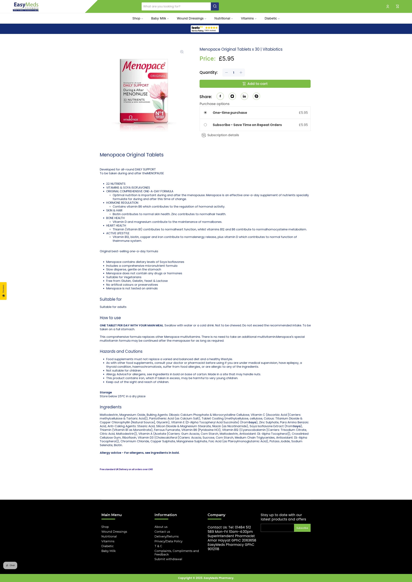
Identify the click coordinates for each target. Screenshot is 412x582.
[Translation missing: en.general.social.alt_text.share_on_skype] (256, 97)
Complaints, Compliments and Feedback (176, 552)
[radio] (207, 112)
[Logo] (26, 6)
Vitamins (107, 541)
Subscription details (223, 135)
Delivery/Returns (166, 536)
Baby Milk (108, 551)
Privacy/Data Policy (168, 541)
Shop (105, 527)
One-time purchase (230, 112)
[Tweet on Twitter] (244, 97)
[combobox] (180, 6)
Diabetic (107, 546)
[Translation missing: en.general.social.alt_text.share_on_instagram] (232, 97)
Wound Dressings (114, 531)
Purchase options (214, 103)
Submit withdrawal (168, 559)
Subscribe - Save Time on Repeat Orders (248, 125)
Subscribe (302, 528)
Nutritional (109, 536)
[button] (397, 6)
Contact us (162, 531)
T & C (158, 546)
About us (161, 527)
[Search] (215, 6)
